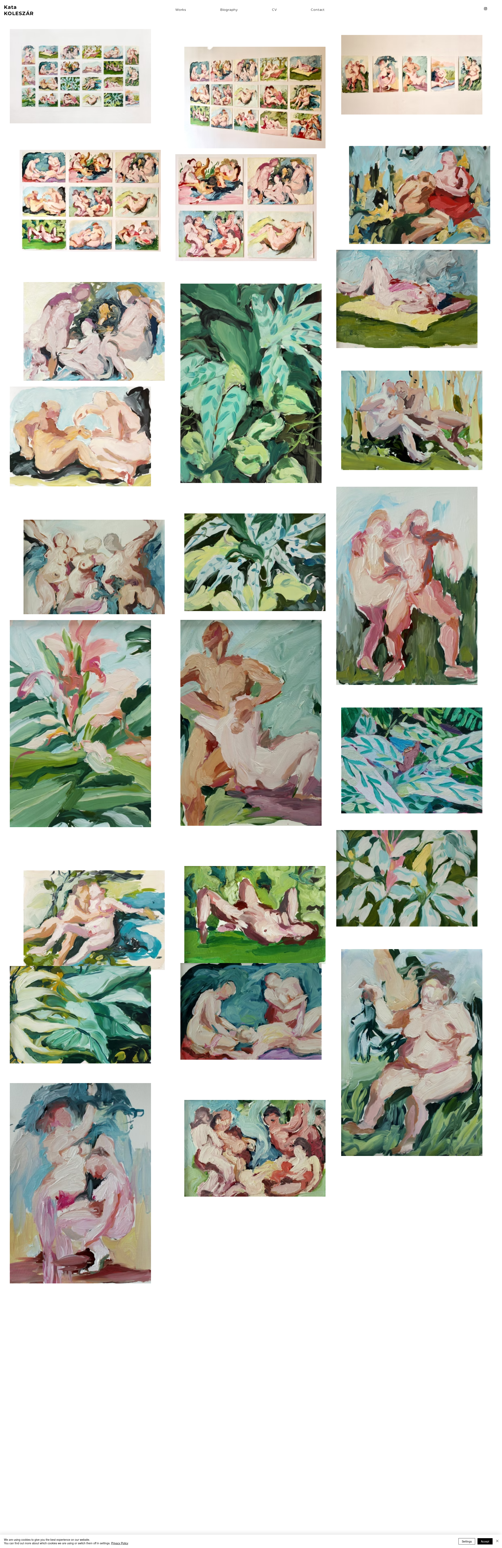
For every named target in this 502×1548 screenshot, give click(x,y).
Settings (467, 1541)
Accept (485, 1541)
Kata (11, 7)
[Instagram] (485, 9)
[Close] (497, 1541)
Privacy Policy (119, 1543)
